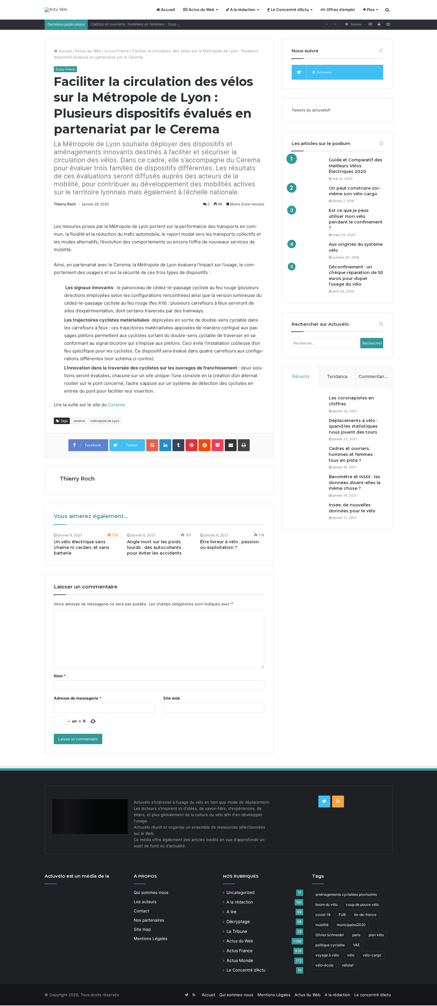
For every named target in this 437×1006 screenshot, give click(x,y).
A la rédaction (242, 9)
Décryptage (238, 921)
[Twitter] (324, 801)
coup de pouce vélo (362, 904)
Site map (142, 929)
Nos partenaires (149, 920)
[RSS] (338, 801)
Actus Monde (240, 960)
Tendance (337, 376)
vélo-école (324, 965)
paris (356, 935)
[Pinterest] (191, 445)
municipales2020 (351, 924)
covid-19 (322, 914)
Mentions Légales (150, 938)
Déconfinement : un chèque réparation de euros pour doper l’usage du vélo (356, 275)
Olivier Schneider (329, 935)
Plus (370, 9)
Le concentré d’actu (372, 994)
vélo (350, 955)
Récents (300, 376)
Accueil (167, 9)
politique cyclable (330, 945)
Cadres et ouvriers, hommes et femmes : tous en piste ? (143, 24)
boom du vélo (326, 904)
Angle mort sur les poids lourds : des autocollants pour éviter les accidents (154, 547)
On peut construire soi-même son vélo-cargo (354, 191)
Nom (60, 675)
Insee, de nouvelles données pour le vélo (352, 508)
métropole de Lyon (104, 421)
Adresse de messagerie (77, 698)
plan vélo (376, 935)
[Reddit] (204, 445)
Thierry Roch (65, 204)
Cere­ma (116, 404)
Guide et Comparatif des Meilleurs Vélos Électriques (355, 165)
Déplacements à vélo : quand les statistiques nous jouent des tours (353, 426)
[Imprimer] (244, 445)
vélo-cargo (372, 955)
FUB (342, 914)
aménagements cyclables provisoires (346, 894)
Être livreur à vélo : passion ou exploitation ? (229, 544)
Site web (171, 698)
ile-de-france (365, 914)
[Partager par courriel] (231, 445)
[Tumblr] (178, 445)
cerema (79, 421)
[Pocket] (218, 445)
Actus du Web (201, 9)
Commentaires (374, 376)
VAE (356, 945)
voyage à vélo (327, 955)
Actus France (116, 50)
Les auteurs (145, 901)
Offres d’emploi (340, 9)
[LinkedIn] (165, 445)
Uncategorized (240, 892)
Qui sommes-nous (151, 892)
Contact (141, 911)
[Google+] (152, 445)
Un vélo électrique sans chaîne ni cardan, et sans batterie (81, 547)
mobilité (321, 924)
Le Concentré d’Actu (289, 9)
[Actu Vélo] (56, 9)
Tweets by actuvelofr (311, 110)
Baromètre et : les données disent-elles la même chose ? (355, 482)
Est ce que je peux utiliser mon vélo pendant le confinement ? (356, 219)
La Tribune (237, 931)
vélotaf (347, 965)
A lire (231, 911)
